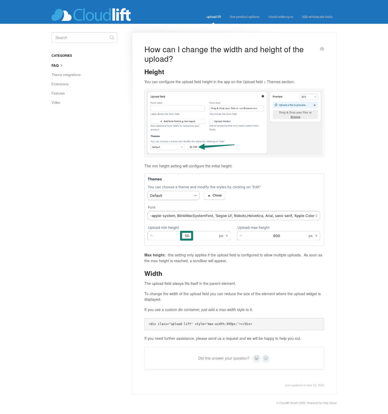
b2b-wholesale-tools (317, 16)
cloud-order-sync (281, 16)
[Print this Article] (322, 49)
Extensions (60, 83)
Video (55, 102)
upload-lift (213, 16)
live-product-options (245, 16)
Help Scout (330, 403)
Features (58, 93)
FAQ (55, 65)
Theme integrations (66, 74)
